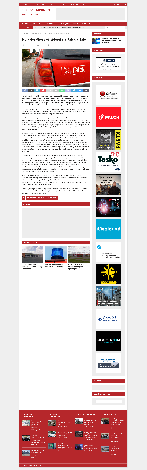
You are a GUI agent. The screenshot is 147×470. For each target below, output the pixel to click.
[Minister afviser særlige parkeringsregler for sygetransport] (52, 434)
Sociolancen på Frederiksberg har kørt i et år (65, 422)
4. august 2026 (116, 428)
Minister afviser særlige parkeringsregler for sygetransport (65, 434)
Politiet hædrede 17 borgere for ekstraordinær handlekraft (116, 436)
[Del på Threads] (86, 90)
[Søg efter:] (115, 27)
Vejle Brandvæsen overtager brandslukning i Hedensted (32, 266)
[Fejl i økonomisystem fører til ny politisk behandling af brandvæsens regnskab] (26, 423)
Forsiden (24, 4)
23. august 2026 (37, 457)
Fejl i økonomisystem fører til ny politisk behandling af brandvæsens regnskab (38, 424)
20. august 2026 (64, 451)
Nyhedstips (63, 4)
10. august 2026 (90, 426)
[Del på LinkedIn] (37, 90)
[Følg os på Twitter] (126, 4)
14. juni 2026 (89, 451)
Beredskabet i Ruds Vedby (35, 198)
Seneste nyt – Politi (110, 414)
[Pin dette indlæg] (43, 90)
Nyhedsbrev (34, 4)
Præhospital (51, 24)
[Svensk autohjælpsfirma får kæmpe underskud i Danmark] (79, 421)
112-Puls (25, 24)
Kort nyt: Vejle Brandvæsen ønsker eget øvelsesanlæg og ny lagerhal (113, 40)
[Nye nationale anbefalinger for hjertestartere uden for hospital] (52, 446)
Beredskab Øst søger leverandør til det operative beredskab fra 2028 (38, 452)
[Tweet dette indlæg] (31, 90)
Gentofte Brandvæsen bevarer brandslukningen (55, 265)
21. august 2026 (64, 438)
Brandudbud (52, 198)
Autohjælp (64, 24)
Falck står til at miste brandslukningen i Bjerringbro (77, 266)
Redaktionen (43, 45)
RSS (84, 4)
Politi (75, 24)
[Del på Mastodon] (68, 90)
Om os (44, 4)
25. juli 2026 (115, 454)
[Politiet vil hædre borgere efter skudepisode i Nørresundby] (105, 449)
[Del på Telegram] (74, 90)
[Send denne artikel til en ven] (49, 90)
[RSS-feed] (114, 4)
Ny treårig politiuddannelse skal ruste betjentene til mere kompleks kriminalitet (117, 422)
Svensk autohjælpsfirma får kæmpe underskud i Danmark (90, 421)
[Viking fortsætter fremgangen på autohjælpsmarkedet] (79, 447)
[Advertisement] (90, 13)
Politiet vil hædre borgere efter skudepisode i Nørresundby (116, 449)
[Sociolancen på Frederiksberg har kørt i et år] (52, 423)
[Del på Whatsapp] (62, 90)
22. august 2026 (64, 426)
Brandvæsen (37, 24)
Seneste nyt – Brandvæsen (29, 415)
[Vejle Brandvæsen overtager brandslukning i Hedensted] (33, 254)
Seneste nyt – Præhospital (55, 415)
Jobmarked (86, 24)
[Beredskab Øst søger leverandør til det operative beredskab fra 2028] (26, 453)
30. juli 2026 (115, 441)
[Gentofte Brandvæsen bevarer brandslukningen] (56, 254)
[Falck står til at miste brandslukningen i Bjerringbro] (79, 254)
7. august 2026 (89, 439)
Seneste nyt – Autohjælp (86, 414)
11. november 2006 (30, 45)
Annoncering (75, 4)
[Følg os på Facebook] (122, 4)
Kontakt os (53, 4)
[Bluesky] (118, 4)
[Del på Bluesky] (80, 90)
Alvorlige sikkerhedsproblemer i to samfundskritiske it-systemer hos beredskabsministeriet (38, 439)
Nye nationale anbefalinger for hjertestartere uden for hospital (65, 446)
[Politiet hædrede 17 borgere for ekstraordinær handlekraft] (105, 436)
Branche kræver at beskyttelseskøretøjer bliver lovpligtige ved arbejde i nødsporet (91, 434)
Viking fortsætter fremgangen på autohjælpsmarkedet (90, 446)
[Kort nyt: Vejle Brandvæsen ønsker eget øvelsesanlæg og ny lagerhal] (96, 41)
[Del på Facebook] (25, 90)
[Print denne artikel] (56, 90)
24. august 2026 (37, 430)
